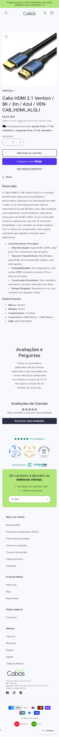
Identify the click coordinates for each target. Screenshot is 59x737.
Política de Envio (14, 559)
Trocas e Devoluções (16, 552)
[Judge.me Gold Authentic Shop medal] (29, 451)
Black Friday (12, 598)
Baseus (10, 650)
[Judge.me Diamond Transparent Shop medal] (15, 451)
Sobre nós (11, 585)
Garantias (11, 566)
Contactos (11, 617)
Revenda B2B (13, 525)
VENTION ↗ (8, 90)
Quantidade (7, 136)
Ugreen (10, 657)
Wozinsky (11, 643)
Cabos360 (33, 718)
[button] (6, 13)
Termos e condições (16, 545)
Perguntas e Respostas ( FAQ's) (22, 532)
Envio (20, 121)
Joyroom (10, 636)
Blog (8, 591)
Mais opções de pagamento (29, 169)
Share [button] (9, 177)
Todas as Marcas (15, 663)
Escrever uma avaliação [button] (29, 420)
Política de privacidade (17, 538)
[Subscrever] (47, 499)
